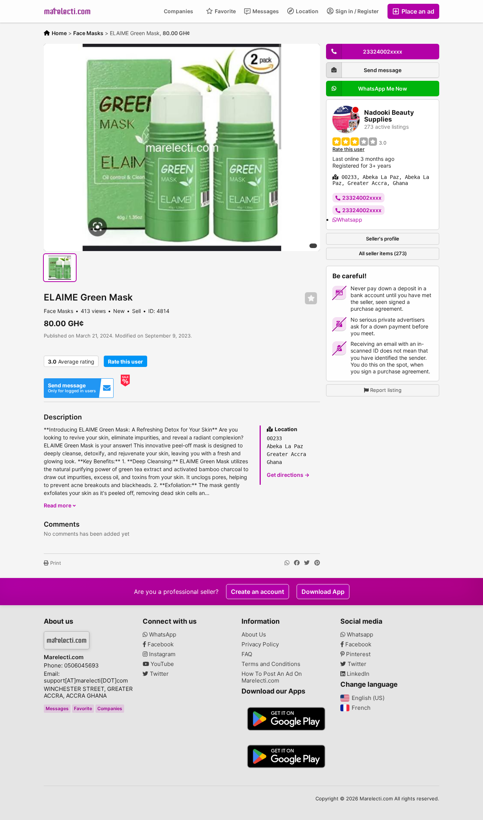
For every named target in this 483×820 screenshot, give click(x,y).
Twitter (158, 673)
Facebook (160, 644)
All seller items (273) (383, 253)
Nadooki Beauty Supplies (389, 116)
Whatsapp (349, 219)
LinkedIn (357, 673)
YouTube (161, 664)
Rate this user (125, 361)
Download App (323, 591)
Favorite (225, 11)
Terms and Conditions (271, 664)
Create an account (257, 591)
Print (55, 563)
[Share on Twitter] (307, 563)
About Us (254, 634)
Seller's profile (382, 238)
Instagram (161, 654)
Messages (265, 11)
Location (306, 11)
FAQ (247, 654)
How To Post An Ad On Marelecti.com (272, 677)
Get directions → (288, 475)
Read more (58, 505)
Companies (178, 11)
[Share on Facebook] (297, 563)
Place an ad (417, 11)
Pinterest (358, 654)
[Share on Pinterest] (317, 563)
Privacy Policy (260, 644)
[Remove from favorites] (311, 298)
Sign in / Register (356, 11)
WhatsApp (162, 634)
